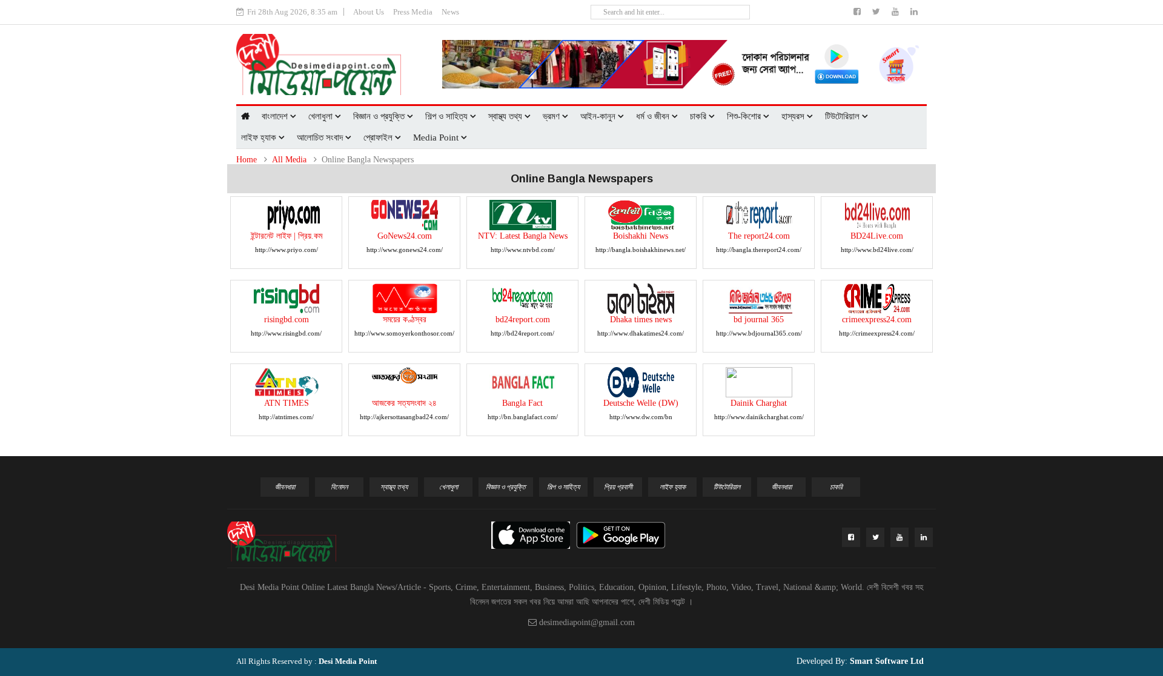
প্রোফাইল (379, 137)
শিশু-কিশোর (745, 116)
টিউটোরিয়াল (843, 116)
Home (246, 159)
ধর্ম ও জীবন (654, 116)
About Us (368, 11)
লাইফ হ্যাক (260, 137)
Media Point (437, 137)
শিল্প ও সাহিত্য (447, 116)
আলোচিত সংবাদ (321, 137)
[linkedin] (914, 11)
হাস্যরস (794, 116)
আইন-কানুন (599, 116)
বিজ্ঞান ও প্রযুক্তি (380, 116)
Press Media (412, 11)
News (450, 11)
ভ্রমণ (552, 116)
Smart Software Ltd (885, 661)
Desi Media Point (348, 661)
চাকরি (699, 116)
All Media (289, 159)
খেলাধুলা (321, 116)
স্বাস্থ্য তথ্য (506, 116)
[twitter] (877, 11)
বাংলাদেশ (276, 116)
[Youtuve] (896, 11)
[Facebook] (858, 11)
